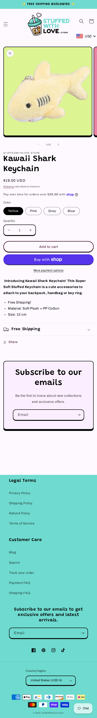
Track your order (21, 572)
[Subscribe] (79, 414)
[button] (6, 24)
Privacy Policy (19, 493)
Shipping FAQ (19, 593)
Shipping (8, 186)
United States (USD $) (46, 680)
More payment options (49, 270)
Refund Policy (19, 513)
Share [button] (13, 342)
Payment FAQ (19, 583)
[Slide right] (58, 144)
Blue (71, 211)
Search (14, 562)
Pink (33, 211)
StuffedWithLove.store (53, 713)
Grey (52, 211)
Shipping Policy (20, 503)
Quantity (9, 221)
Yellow (13, 211)
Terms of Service (22, 523)
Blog (12, 552)
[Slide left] (39, 144)
